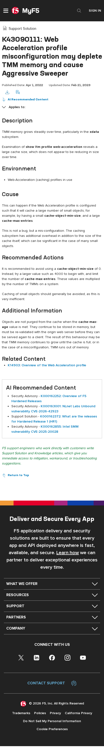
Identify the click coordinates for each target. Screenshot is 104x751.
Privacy (55, 713)
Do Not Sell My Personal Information (52, 721)
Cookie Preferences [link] (52, 729)
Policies (40, 713)
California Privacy (78, 713)
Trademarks (21, 713)
